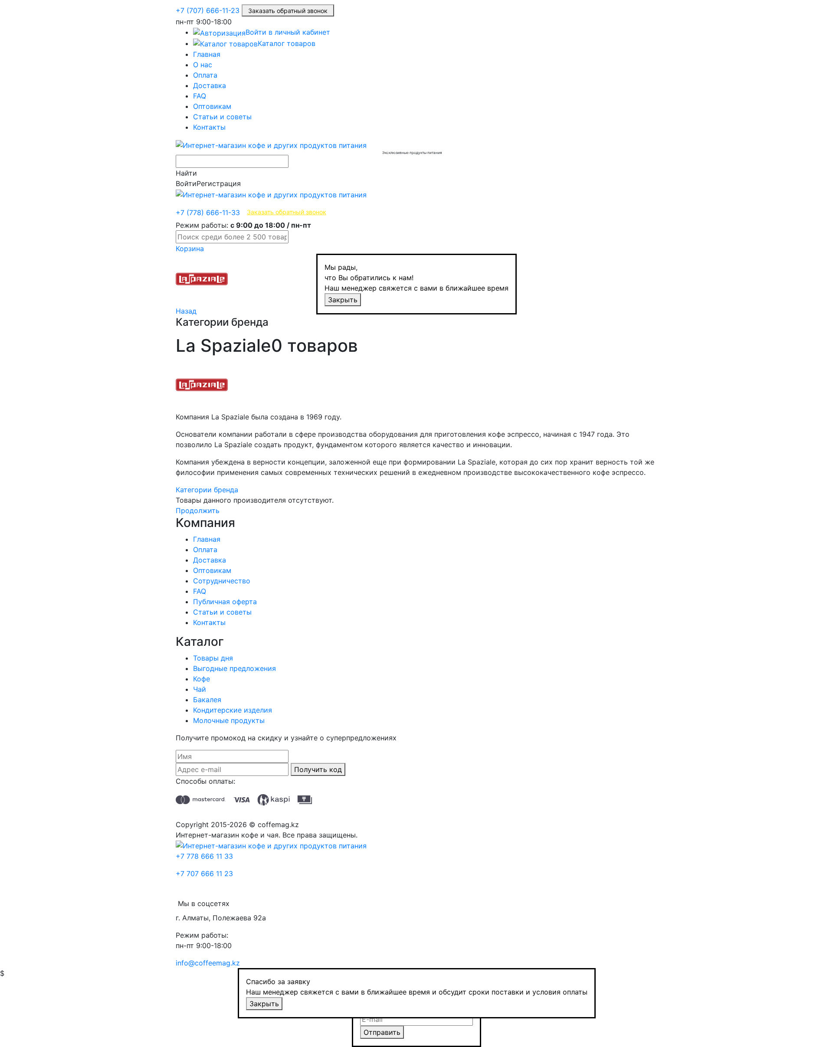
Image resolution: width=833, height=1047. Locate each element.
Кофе (201, 678)
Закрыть (342, 299)
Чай (199, 689)
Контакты (209, 127)
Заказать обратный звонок (288, 10)
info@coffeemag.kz (208, 963)
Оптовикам (212, 106)
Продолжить (198, 510)
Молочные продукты (229, 720)
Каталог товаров (286, 43)
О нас (202, 64)
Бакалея (207, 699)
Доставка (209, 85)
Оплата (205, 75)
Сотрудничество (221, 580)
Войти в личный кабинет (288, 32)
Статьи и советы (222, 116)
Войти (186, 183)
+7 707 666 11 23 (204, 873)
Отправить (382, 1032)
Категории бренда (207, 489)
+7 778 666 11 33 (204, 856)
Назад (186, 311)
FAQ (199, 96)
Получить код (318, 769)
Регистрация (219, 183)
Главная (206, 54)
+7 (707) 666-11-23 (207, 10)
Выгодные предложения (234, 668)
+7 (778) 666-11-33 (208, 212)
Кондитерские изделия (232, 710)
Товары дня (213, 658)
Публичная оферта (225, 601)
